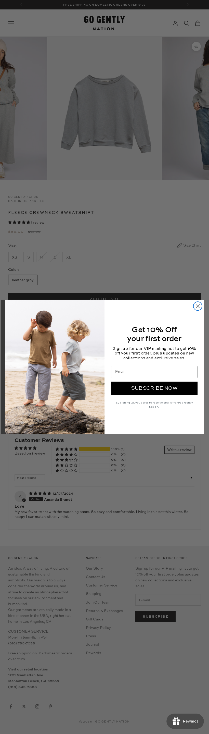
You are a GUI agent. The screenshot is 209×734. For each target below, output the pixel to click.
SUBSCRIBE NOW (154, 388)
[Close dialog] (197, 306)
